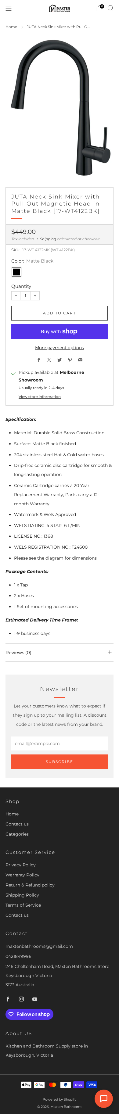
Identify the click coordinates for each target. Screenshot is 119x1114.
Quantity (21, 286)
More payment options (59, 347)
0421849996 (18, 956)
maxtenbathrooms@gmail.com (39, 946)
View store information (40, 396)
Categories (17, 834)
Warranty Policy (22, 875)
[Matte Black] (16, 272)
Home (11, 26)
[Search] (110, 8)
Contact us (17, 824)
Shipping (48, 239)
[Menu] (8, 8)
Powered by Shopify (59, 1099)
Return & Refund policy (30, 885)
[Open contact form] (104, 1099)
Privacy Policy (20, 865)
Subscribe (59, 761)
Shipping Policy (22, 895)
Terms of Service (23, 905)
